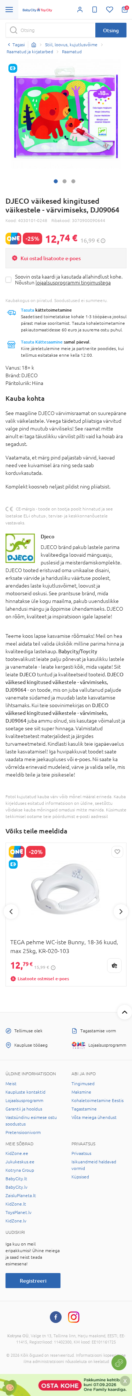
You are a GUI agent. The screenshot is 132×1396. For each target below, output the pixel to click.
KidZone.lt (16, 1204)
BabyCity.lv (16, 1187)
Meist (11, 1083)
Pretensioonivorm (23, 1132)
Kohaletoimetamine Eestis (98, 1100)
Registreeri (33, 1280)
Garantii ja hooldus (24, 1109)
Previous (11, 911)
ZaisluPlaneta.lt (21, 1195)
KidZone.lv (16, 1221)
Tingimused (83, 1083)
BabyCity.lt (16, 1178)
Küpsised (80, 1176)
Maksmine (81, 1092)
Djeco (47, 536)
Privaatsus (81, 1153)
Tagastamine (84, 1109)
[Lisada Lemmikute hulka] (117, 851)
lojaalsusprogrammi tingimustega (73, 283)
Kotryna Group (20, 1170)
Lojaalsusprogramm (24, 1100)
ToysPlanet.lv (19, 1212)
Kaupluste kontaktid (25, 1092)
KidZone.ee (17, 1153)
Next (121, 911)
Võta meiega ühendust (94, 1117)
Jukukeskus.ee (20, 1161)
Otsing (111, 30)
